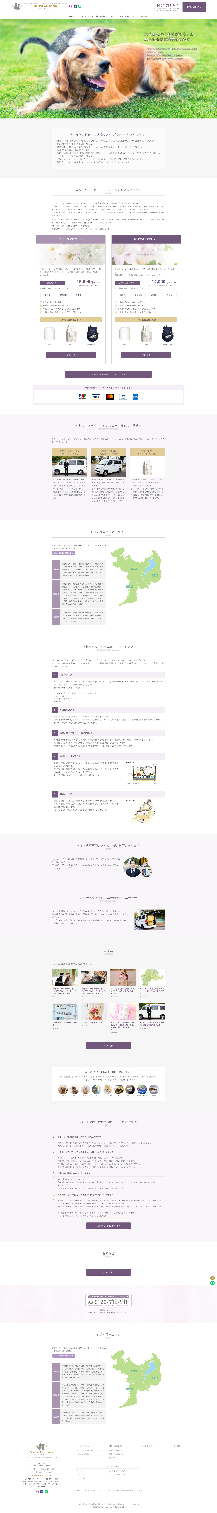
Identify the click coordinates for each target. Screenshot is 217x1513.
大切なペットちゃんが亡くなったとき (90, 1450)
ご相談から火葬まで (84, 1454)
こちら (55, 288)
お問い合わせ (114, 1466)
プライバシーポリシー (117, 1474)
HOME (72, 16)
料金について (114, 1458)
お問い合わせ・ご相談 (117, 1471)
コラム (134, 16)
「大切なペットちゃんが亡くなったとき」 (80, 1216)
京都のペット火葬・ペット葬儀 (85, 1490)
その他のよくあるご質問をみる (108, 1226)
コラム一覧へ (108, 1046)
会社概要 (144, 16)
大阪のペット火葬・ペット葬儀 (108, 1490)
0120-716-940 (44, 1472)
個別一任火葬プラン (116, 1450)
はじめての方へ (84, 16)
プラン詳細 (71, 355)
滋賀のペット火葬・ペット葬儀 (131, 1490)
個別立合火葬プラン (116, 1454)
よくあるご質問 (122, 16)
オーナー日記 (81, 1478)
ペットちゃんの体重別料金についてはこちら (108, 374)
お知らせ (80, 1474)
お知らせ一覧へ (108, 1272)
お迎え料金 (61, 548)
